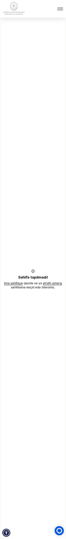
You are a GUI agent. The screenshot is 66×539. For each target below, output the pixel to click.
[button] (6, 532)
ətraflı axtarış (52, 283)
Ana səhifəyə (13, 283)
